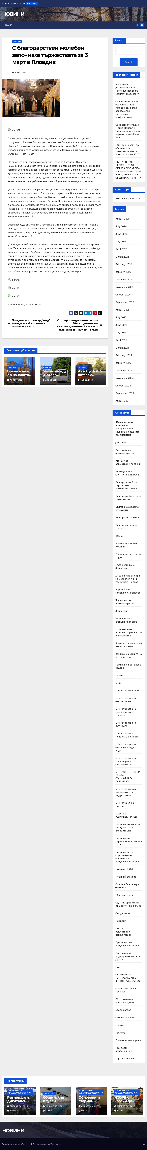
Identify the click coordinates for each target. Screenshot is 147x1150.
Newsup (43, 1144)
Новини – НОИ (124, 869)
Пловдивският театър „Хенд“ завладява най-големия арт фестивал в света (31, 323)
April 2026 (121, 249)
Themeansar (56, 1144)
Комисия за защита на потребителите (128, 655)
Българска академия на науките (127, 508)
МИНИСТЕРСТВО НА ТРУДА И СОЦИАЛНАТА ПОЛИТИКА (128, 777)
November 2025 (124, 287)
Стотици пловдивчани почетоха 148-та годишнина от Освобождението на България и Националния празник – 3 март (77, 325)
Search (119, 40)
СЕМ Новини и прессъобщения (124, 1001)
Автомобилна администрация (124, 452)
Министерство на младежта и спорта (127, 735)
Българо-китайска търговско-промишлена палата (127, 485)
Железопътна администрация (124, 602)
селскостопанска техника (125, 990)
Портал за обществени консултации (123, 931)
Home (8, 25)
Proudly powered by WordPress (16, 1144)
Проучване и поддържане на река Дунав (127, 956)
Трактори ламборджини (123, 1049)
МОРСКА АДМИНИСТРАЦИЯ (127, 815)
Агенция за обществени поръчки (128, 462)
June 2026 (121, 234)
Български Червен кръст (126, 527)
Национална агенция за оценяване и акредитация (127, 827)
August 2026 (122, 218)
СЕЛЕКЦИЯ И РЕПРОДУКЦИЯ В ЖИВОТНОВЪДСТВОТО (129, 977)
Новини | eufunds (125, 876)
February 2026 (123, 264)
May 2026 (121, 241)
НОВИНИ (13, 14)
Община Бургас (124, 895)
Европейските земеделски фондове (128, 591)
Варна (119, 535)
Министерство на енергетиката (126, 700)
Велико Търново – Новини (126, 545)
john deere (121, 442)
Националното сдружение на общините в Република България (127, 857)
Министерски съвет (127, 690)
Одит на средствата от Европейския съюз (128, 904)
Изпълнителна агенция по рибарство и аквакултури (128, 632)
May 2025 (120, 332)
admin (13, 1111)
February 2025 (123, 355)
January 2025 (123, 362)
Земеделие (121, 611)
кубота (119, 675)
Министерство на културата (126, 724)
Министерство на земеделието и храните (126, 712)
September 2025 (124, 302)
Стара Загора (123, 1009)
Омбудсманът (123, 913)
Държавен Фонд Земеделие (125, 566)
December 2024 (124, 370)
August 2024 (122, 400)
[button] (137, 25)
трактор (120, 1025)
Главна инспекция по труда (128, 556)
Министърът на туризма (124, 804)
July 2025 (120, 317)
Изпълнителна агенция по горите (126, 620)
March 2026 (122, 256)
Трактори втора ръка (128, 1040)
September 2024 (124, 393)
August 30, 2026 (19, 1106)
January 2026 (123, 271)
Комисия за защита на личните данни (128, 645)
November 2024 (124, 378)
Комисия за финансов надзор (128, 666)
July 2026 (121, 226)
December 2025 (124, 279)
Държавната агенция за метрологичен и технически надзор (128, 578)
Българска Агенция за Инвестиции (128, 498)
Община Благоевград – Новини (128, 886)
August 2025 (122, 309)
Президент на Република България (127, 944)
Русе (118, 967)
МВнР (118, 683)
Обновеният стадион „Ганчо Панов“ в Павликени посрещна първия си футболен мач (128, 131)
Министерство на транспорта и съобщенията (126, 761)
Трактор (120, 1032)
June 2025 (121, 325)
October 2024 (123, 385)
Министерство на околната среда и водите (126, 747)
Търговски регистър (127, 1058)
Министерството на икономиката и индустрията (127, 792)
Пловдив (17, 41)
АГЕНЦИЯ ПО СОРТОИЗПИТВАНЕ (127, 473)
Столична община (126, 1017)
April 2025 (121, 340)
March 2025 (122, 347)
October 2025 (123, 294)
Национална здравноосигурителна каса (128, 841)
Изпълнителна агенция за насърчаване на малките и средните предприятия (127, 428)
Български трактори (127, 517)
